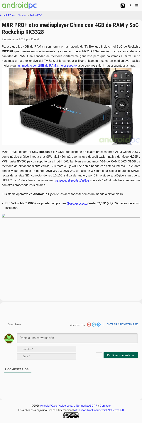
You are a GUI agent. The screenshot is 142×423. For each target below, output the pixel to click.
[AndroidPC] (19, 5)
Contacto (105, 405)
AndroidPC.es (7, 15)
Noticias (22, 15)
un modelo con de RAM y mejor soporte (47, 65)
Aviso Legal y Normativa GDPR (78, 405)
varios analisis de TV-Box (72, 180)
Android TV (36, 15)
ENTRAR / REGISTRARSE (122, 324)
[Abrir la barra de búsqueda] (130, 5)
